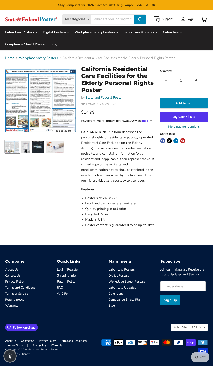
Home (9, 58)
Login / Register (68, 269)
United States (187, 327)
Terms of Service (16, 293)
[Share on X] (169, 140)
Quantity (166, 71)
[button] (10, 356)
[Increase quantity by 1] (196, 80)
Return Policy (66, 281)
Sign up (170, 299)
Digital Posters (55, 32)
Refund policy (14, 299)
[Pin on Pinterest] (182, 140)
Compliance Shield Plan (23, 44)
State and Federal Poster (104, 97)
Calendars (171, 32)
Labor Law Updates (139, 32)
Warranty (12, 306)
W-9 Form (64, 293)
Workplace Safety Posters (95, 32)
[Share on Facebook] (162, 140)
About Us (11, 269)
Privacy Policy (15, 281)
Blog (54, 44)
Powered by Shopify (17, 354)
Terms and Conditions (20, 287)
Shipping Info (66, 275)
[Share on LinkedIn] (175, 140)
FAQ (60, 287)
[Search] (140, 19)
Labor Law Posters (20, 32)
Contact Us (12, 275)
